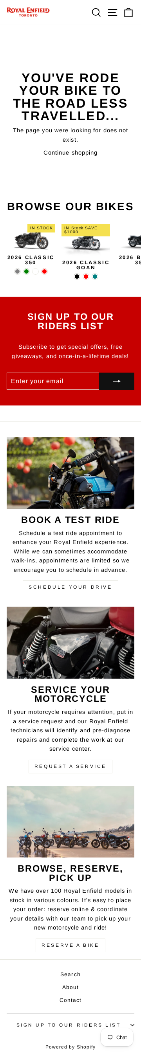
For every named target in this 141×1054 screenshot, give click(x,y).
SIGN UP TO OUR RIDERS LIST (68, 1024)
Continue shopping (70, 153)
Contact (71, 1000)
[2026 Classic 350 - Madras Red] (44, 271)
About (70, 987)
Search (70, 974)
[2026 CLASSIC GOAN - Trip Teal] (95, 276)
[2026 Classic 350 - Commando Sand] (35, 271)
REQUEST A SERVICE (70, 766)
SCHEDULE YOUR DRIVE (70, 587)
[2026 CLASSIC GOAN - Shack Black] (77, 276)
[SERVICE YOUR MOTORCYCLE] (70, 642)
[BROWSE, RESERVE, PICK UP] (70, 822)
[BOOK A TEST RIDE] (70, 473)
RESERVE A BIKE (70, 945)
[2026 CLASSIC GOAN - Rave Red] (86, 276)
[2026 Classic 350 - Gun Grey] (17, 271)
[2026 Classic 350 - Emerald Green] (26, 271)
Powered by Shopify (70, 1047)
